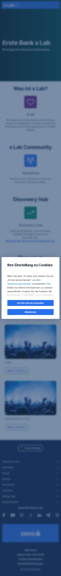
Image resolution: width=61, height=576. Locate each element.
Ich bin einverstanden (30, 303)
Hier (49, 283)
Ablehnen (30, 312)
